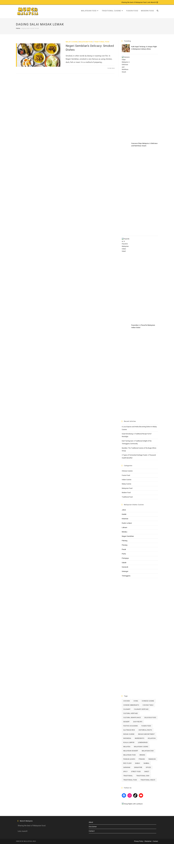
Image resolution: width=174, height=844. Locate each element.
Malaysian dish (148, 751)
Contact (91, 831)
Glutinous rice (129, 730)
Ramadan (152, 759)
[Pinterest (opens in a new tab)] (19, 2)
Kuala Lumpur (127, 523)
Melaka (124, 532)
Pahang (124, 540)
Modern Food (126, 492)
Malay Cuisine (72, 42)
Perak (124, 549)
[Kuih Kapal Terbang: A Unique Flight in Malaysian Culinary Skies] (126, 48)
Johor (124, 510)
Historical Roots (145, 730)
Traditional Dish (142, 776)
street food (136, 771)
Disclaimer (93, 826)
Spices (148, 767)
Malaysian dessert (130, 751)
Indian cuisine (128, 734)
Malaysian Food (85, 42)
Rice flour (127, 763)
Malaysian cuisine (141, 746)
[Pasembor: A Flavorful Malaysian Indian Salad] (126, 327)
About (91, 822)
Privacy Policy (138, 841)
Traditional (128, 776)
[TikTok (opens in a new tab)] (27, 2)
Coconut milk (148, 705)
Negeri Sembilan (128, 536)
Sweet (146, 771)
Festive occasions (130, 726)
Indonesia (127, 738)
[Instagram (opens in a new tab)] (22, 2)
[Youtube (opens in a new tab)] (24, 2)
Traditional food (130, 780)
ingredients (139, 738)
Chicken (126, 701)
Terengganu (126, 576)
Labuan (124, 527)
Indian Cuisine (126, 479)
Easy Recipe (137, 722)
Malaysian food (129, 755)
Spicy (125, 771)
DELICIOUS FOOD (150, 717)
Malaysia (126, 746)
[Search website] (157, 11)
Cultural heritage (130, 713)
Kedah (124, 514)
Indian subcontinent (146, 734)
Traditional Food (101, 42)
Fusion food (146, 726)
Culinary (126, 709)
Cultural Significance (132, 717)
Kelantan (125, 519)
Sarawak (125, 567)
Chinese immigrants (131, 705)
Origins (142, 755)
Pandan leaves (129, 759)
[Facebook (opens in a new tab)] (17, 2)
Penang (124, 545)
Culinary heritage (141, 709)
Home (18, 28)
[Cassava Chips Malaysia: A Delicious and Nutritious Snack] (126, 145)
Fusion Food (126, 475)
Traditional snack (148, 780)
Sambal (146, 763)
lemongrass (143, 742)
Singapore (138, 767)
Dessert (126, 722)
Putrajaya (125, 558)
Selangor (125, 571)
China (136, 701)
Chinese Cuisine (127, 471)
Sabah (124, 562)
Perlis (124, 554)
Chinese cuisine (148, 701)
